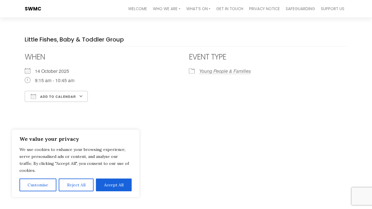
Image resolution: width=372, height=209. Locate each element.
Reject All (76, 185)
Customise (38, 185)
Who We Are (165, 9)
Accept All (114, 185)
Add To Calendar (57, 96)
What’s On (197, 9)
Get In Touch (229, 9)
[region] (76, 163)
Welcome (137, 9)
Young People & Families (225, 71)
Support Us (332, 9)
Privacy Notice (264, 9)
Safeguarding (300, 9)
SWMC (33, 8)
